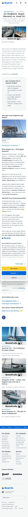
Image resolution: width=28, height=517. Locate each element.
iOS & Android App (21, 456)
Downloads (19, 463)
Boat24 (4, 427)
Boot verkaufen (20, 438)
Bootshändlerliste (6, 456)
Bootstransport (6, 447)
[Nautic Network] (6, 478)
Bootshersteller (6, 445)
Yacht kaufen (5, 443)
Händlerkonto (5, 461)
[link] (14, 131)
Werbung (18, 461)
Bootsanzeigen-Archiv (20, 444)
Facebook (4, 317)
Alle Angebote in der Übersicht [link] (10, 145)
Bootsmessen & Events (20, 458)
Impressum (12, 502)
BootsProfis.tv (9, 11)
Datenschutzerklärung (8, 504)
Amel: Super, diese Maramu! (10, 303)
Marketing (22, 288)
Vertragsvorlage (20, 442)
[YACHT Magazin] (5, 474)
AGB (16, 506)
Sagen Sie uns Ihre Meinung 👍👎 (12, 311)
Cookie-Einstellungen (7, 506)
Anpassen (13, 273)
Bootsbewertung (20, 440)
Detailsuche (5, 436)
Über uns (4, 502)
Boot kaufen (5, 441)
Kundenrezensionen (21, 447)
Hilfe (16, 508)
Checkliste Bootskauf (4, 438)
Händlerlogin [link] (5, 454)
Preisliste (18, 436)
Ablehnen (14, 277)
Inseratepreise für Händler (7, 458)
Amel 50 (4, 140)
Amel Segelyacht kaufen (9, 301)
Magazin (18, 454)
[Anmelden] (21, 2)
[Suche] (17, 2)
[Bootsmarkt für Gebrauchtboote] (7, 3)
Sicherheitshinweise (7, 508)
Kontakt (21, 508)
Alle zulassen (14, 268)
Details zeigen (19, 263)
